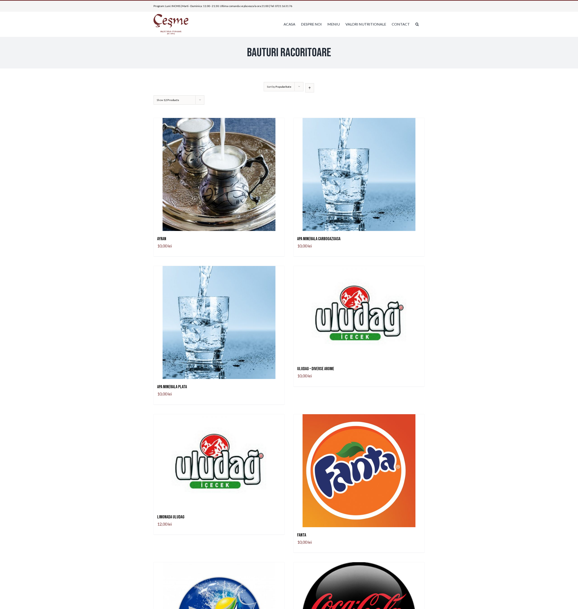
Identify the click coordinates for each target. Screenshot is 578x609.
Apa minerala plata (172, 387)
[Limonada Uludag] (219, 461)
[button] (417, 24)
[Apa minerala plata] (219, 322)
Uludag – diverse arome (315, 369)
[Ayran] (219, 174)
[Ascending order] (309, 87)
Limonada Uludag (170, 517)
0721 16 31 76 (283, 6)
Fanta (301, 535)
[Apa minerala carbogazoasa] (359, 174)
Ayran (161, 239)
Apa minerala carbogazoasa (318, 239)
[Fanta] (359, 470)
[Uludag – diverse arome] (359, 313)
